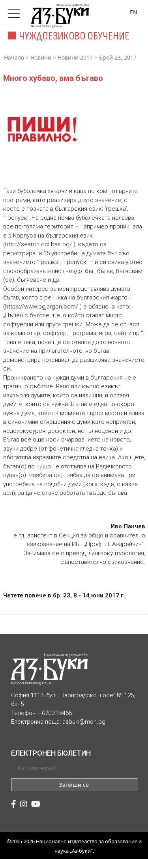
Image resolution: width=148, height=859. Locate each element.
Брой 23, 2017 (118, 57)
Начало (14, 57)
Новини (40, 57)
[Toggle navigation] (16, 11)
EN (133, 12)
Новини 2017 (75, 57)
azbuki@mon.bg (83, 721)
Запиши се (74, 784)
